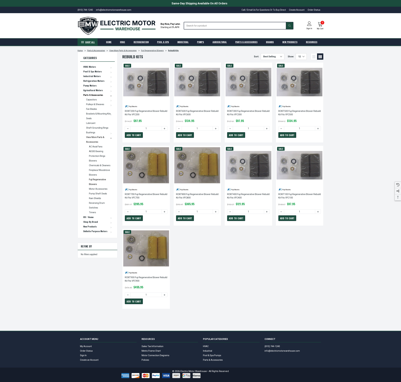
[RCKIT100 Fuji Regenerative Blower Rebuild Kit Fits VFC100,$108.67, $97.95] (299, 165)
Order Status (314, 10)
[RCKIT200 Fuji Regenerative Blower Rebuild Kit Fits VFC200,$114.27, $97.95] (146, 82)
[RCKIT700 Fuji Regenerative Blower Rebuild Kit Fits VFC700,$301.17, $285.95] (146, 165)
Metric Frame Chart (151, 351)
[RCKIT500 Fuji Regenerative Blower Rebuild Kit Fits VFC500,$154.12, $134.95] (299, 82)
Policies (145, 360)
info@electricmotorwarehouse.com (282, 351)
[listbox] (272, 56)
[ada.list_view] (314, 56)
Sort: (256, 56)
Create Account (297, 10)
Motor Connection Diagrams (155, 355)
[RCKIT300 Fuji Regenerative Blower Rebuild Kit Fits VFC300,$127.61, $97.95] (248, 82)
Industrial (207, 351)
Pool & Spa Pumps (212, 355)
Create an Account (89, 360)
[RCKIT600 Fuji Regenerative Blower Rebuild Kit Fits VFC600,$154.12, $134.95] (197, 82)
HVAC (206, 346)
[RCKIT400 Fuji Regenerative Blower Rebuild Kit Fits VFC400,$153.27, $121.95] (248, 165)
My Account (86, 346)
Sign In (83, 355)
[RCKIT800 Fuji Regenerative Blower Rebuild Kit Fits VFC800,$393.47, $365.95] (197, 165)
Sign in (309, 28)
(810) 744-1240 (272, 346)
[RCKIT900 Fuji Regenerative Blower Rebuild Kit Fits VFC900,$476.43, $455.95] (146, 248)
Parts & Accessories (213, 360)
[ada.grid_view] (320, 56)
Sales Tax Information (152, 346)
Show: (291, 56)
